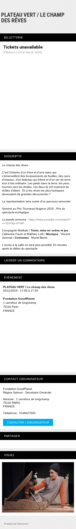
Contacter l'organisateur (28, 422)
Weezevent (22, 524)
